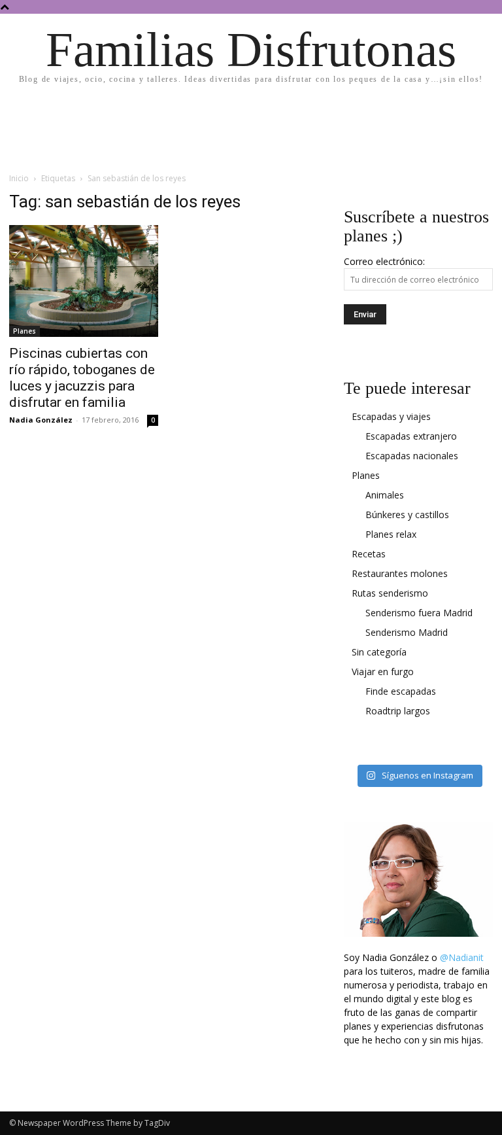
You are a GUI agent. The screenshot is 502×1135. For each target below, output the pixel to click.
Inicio (19, 178)
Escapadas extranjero (411, 436)
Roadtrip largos (397, 711)
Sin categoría (379, 652)
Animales (384, 495)
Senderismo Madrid (406, 632)
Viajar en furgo (383, 671)
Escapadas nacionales (411, 455)
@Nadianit (462, 957)
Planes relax (390, 534)
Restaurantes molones (400, 573)
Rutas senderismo (390, 593)
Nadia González (41, 420)
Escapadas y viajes (391, 416)
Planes (24, 331)
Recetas (369, 554)
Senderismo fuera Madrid (419, 612)
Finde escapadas (400, 691)
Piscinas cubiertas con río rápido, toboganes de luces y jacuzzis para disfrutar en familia (82, 377)
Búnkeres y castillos (407, 514)
